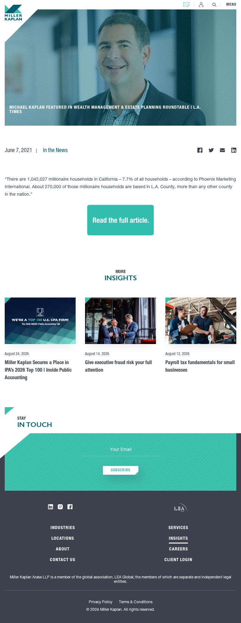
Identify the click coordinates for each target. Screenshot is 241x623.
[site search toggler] (214, 5)
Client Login (201, 5)
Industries (63, 528)
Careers (178, 549)
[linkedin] (50, 506)
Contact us (186, 3)
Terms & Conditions (136, 602)
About (63, 549)
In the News (55, 151)
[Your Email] (120, 450)
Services (178, 528)
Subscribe (121, 470)
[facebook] (69, 506)
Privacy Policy (100, 602)
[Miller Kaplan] (13, 12)
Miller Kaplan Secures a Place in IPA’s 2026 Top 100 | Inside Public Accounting (38, 371)
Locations (62, 539)
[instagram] (60, 506)
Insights (178, 539)
